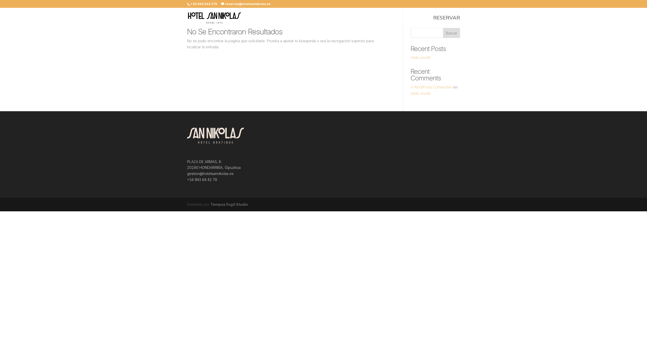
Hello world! (420, 57)
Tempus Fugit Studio (229, 204)
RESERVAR (446, 18)
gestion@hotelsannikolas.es (210, 173)
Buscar (451, 33)
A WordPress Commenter (431, 87)
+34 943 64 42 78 (202, 179)
